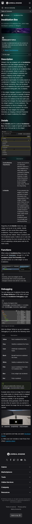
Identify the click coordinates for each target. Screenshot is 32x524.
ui (2, 426)
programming (14, 426)
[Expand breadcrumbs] (11, 15)
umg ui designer (24, 426)
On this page (6, 54)
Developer (7, 15)
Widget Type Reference (11, 50)
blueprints (7, 426)
